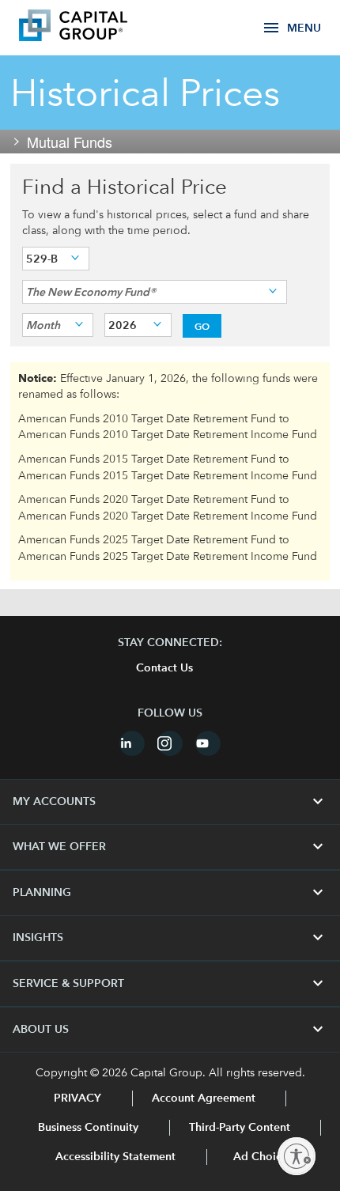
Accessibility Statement (115, 1157)
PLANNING (170, 893)
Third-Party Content (239, 1127)
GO (202, 325)
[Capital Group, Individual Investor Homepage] (96, 27)
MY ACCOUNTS (170, 802)
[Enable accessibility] (296, 1156)
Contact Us (164, 668)
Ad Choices (261, 1157)
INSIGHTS (170, 938)
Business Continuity (88, 1127)
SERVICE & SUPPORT (170, 984)
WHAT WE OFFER (170, 847)
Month (43, 325)
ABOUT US (170, 1030)
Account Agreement (203, 1098)
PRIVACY (77, 1098)
